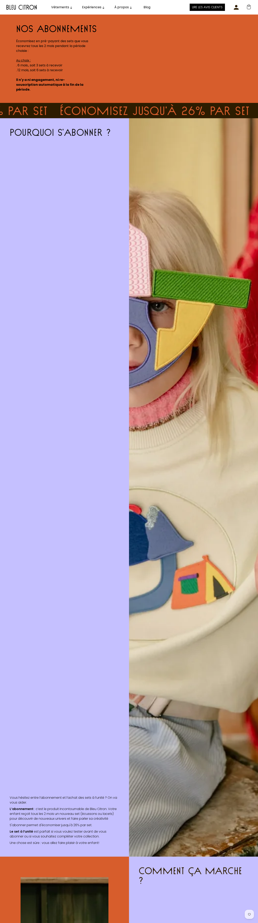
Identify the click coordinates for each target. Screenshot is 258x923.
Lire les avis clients (207, 7)
